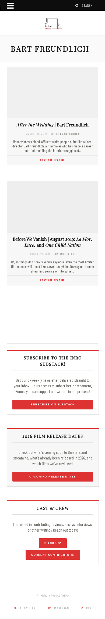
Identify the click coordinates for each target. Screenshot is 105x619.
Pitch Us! (52, 543)
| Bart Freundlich (53, 125)
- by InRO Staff (64, 254)
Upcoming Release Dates (52, 476)
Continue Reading (52, 160)
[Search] (77, 5)
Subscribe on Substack (53, 404)
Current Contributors (52, 554)
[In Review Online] (52, 23)
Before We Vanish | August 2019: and (52, 242)
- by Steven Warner (64, 133)
